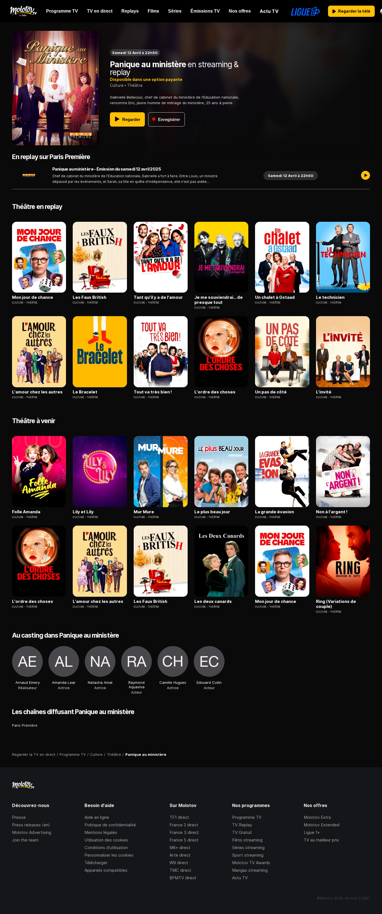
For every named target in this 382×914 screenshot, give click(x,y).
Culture (117, 85)
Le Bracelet (85, 392)
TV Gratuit (242, 832)
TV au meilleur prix (321, 840)
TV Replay (242, 824)
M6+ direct (179, 847)
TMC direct (180, 870)
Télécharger (95, 862)
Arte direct (179, 855)
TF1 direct (179, 817)
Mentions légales (100, 832)
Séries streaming (248, 847)
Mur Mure (144, 511)
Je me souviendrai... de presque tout (218, 300)
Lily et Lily (83, 511)
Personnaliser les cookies (108, 855)
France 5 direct (184, 840)
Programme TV (246, 817)
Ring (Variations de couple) (336, 604)
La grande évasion (274, 511)
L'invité (323, 392)
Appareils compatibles (106, 870)
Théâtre (135, 85)
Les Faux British (89, 297)
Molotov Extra (317, 817)
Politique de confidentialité (110, 824)
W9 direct (178, 862)
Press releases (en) (31, 824)
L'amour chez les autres (37, 392)
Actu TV (240, 877)
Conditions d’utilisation (106, 847)
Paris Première (24, 725)
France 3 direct (184, 832)
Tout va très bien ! (153, 392)
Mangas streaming (250, 870)
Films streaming (247, 840)
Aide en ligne (96, 817)
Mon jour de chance (32, 297)
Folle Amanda (26, 511)
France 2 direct (183, 824)
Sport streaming (247, 855)
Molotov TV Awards (251, 862)
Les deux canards (213, 601)
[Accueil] (23, 11)
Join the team (25, 840)
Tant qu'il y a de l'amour (158, 297)
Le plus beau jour (212, 511)
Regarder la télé (354, 11)
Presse (19, 817)
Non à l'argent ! (332, 511)
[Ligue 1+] (305, 11)
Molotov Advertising (31, 832)
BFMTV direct (182, 877)
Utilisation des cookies (106, 840)
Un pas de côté (271, 392)
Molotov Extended (321, 824)
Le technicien (330, 297)
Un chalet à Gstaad (275, 297)
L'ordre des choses (214, 392)
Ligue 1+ (312, 832)
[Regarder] (365, 175)
